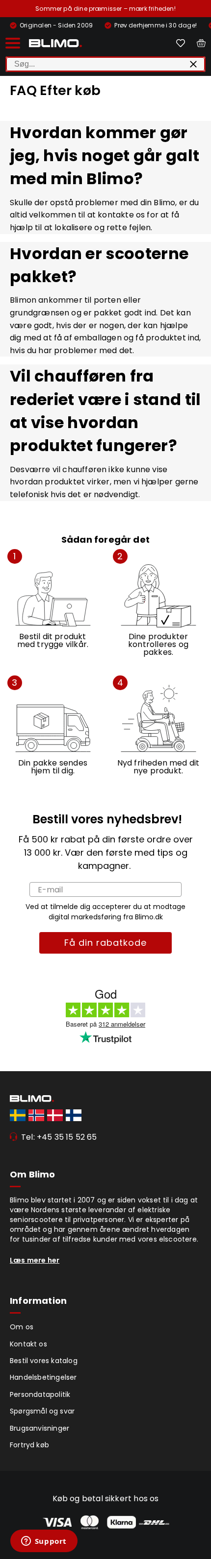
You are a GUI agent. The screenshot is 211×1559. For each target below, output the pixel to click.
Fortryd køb (29, 1445)
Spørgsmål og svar (42, 1411)
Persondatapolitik (40, 1394)
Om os (21, 1327)
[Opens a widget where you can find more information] (44, 1542)
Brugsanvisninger (39, 1428)
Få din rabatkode (105, 942)
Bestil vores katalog (44, 1361)
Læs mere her (34, 1260)
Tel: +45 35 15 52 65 (59, 1137)
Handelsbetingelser (43, 1377)
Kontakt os (28, 1344)
